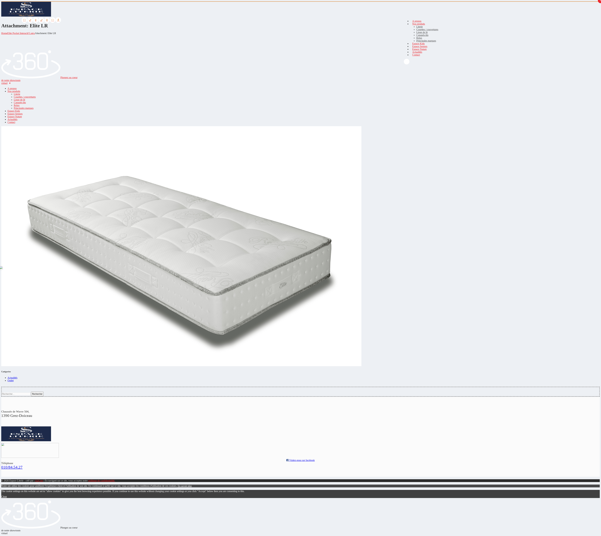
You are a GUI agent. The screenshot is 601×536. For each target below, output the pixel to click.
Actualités (12, 377)
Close (4, 496)
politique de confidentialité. (101, 480)
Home (4, 33)
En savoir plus (185, 486)
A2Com (39, 480)
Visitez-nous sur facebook (302, 460)
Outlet (11, 380)
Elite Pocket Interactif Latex (21, 33)
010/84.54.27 (12, 467)
